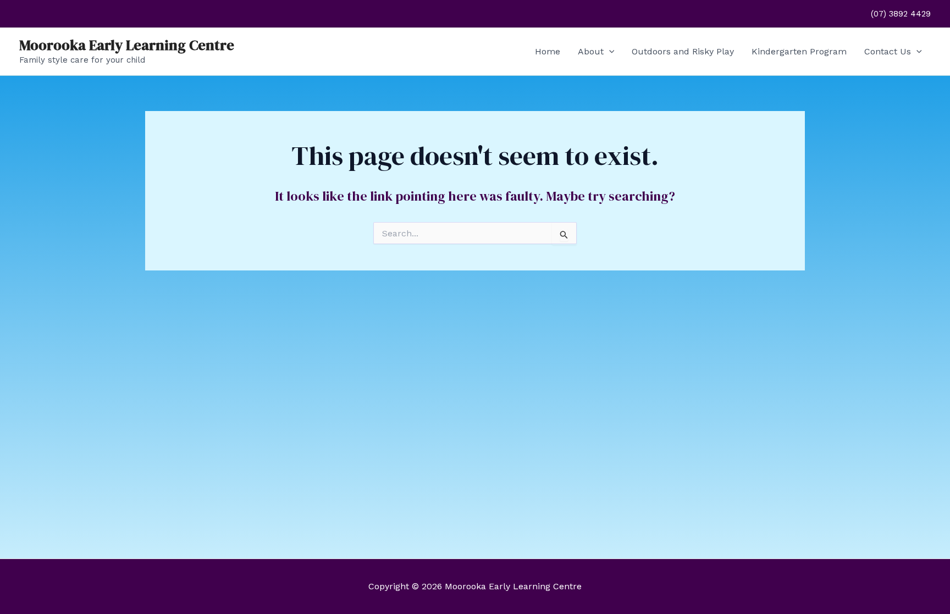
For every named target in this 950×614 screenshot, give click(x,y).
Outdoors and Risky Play (683, 51)
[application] (609, 52)
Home (547, 51)
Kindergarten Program (799, 51)
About (591, 51)
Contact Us (887, 51)
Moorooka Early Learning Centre (126, 45)
